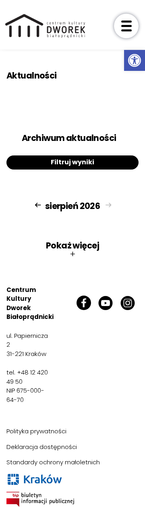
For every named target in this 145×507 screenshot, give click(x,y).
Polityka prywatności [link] (36, 431)
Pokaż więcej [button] (72, 249)
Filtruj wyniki (72, 162)
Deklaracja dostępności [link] (41, 447)
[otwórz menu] (126, 26)
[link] (134, 60)
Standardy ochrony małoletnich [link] (53, 462)
